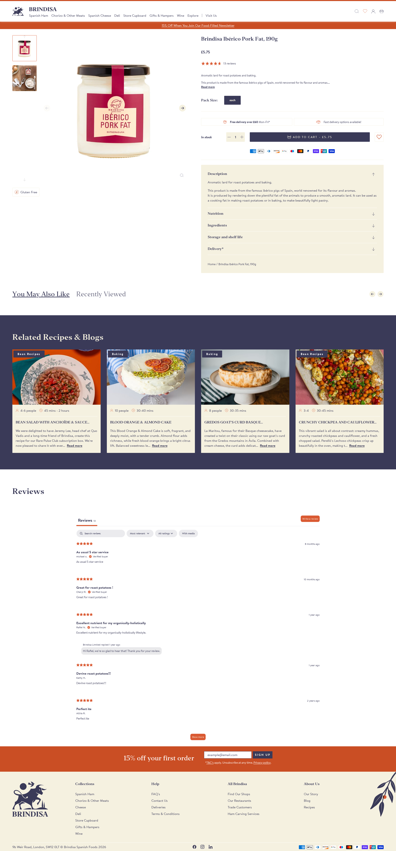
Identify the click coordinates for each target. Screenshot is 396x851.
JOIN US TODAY (229, 454)
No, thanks (229, 481)
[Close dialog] (254, 388)
